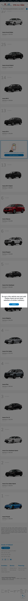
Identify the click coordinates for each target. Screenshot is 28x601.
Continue (14, 304)
